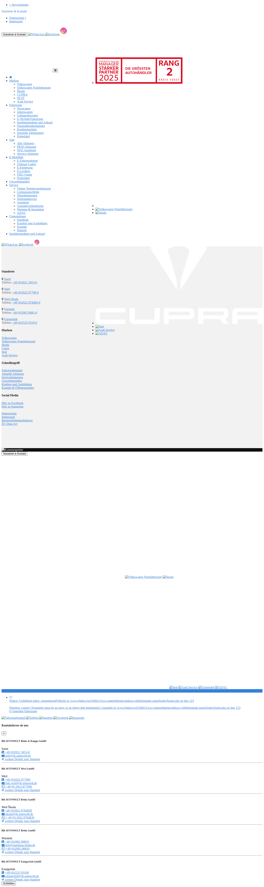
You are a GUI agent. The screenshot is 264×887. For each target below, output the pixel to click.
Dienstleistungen (27, 195)
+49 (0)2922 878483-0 (26, 302)
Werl (7, 289)
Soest (7, 279)
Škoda (21, 91)
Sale (11, 139)
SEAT (21, 98)
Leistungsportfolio (28, 192)
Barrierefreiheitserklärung (17, 420)
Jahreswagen (25, 112)
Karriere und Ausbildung (32, 223)
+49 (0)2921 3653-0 (24, 282)
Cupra (5, 348)
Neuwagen (23, 108)
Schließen (8, 883)
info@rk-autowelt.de (18, 755)
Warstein (9, 309)
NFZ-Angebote (26, 150)
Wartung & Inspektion (30, 209)
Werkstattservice (27, 199)
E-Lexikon (23, 171)
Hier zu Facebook (12, 403)
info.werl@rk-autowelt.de (21, 783)
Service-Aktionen (27, 153)
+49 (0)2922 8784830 (18, 810)
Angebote (23, 202)
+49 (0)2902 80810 (16, 841)
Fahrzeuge (15, 105)
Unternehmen (17, 216)
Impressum (16, 21)
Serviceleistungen (12, 377)
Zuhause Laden (26, 164)
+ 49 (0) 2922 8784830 (19, 817)
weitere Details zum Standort (22, 759)
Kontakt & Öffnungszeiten (18, 387)
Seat (4, 351)
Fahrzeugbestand (12, 370)
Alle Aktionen (25, 143)
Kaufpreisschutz (27, 129)
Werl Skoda (11, 299)
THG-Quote (24, 174)
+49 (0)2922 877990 (17, 779)
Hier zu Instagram (12, 406)
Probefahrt (23, 136)
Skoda (5, 344)
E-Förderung (25, 167)
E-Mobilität (16, 157)
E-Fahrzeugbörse (27, 160)
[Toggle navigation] (55, 70)
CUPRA (22, 94)
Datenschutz (16, 18)
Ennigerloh (11, 319)
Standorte (23, 219)
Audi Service (25, 101)
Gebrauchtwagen (27, 115)
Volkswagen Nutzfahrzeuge (34, 87)
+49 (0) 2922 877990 (18, 786)
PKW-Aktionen (26, 146)
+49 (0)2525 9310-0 (24, 322)
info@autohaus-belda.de (20, 845)
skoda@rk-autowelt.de (19, 814)
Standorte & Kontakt (14, 34)
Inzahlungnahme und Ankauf (35, 122)
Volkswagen (24, 84)
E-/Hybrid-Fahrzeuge (30, 119)
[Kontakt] (32, 717)
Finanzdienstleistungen (31, 126)
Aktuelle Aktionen (13, 373)
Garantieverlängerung (30, 206)
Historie (22, 230)
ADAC (21, 213)
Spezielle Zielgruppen (30, 132)
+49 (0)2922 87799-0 (25, 292)
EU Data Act (9, 424)
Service (13, 185)
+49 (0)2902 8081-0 (24, 312)
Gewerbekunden (19, 181)
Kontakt (22, 226)
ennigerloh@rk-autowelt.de (22, 876)
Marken (14, 80)
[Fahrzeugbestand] (14, 717)
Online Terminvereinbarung (34, 188)
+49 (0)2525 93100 (16, 872)
